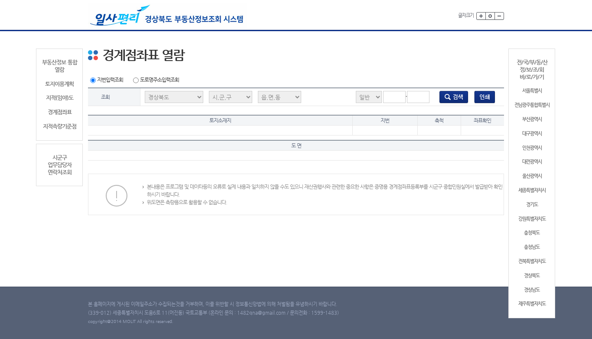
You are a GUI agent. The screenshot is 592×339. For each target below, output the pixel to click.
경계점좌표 (60, 112)
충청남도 (532, 247)
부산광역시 (532, 119)
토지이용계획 (59, 84)
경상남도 (532, 290)
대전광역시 (532, 162)
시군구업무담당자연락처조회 (60, 164)
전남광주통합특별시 (532, 105)
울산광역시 (532, 176)
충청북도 (532, 233)
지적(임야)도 (59, 97)
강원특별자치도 (532, 219)
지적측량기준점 (59, 126)
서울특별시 (532, 91)
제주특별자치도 (532, 304)
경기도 (532, 204)
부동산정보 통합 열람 (59, 66)
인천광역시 (532, 148)
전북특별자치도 (532, 261)
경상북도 (532, 275)
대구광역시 (532, 133)
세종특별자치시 (532, 190)
